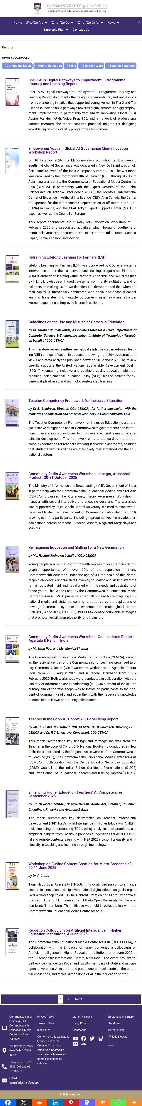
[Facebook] (84, 1038)
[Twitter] (92, 1038)
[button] (37, 22)
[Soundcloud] (84, 1044)
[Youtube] (75, 1038)
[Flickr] (75, 1044)
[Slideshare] (100, 1038)
